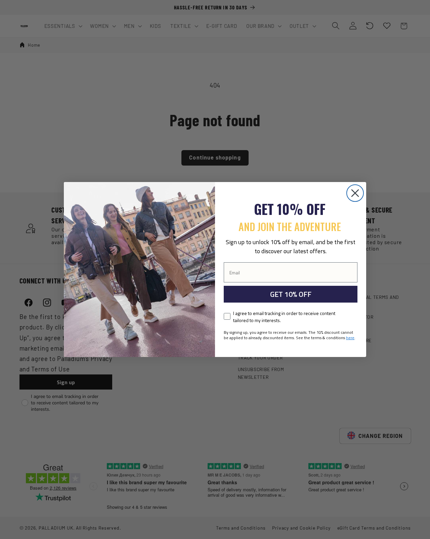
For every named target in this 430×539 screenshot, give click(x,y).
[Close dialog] (355, 193)
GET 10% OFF (290, 294)
